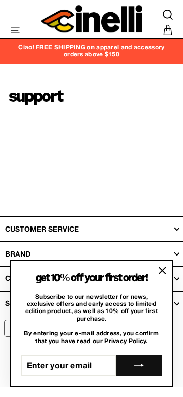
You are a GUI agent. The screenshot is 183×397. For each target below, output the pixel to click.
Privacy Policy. (126, 341)
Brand (17, 253)
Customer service (42, 228)
